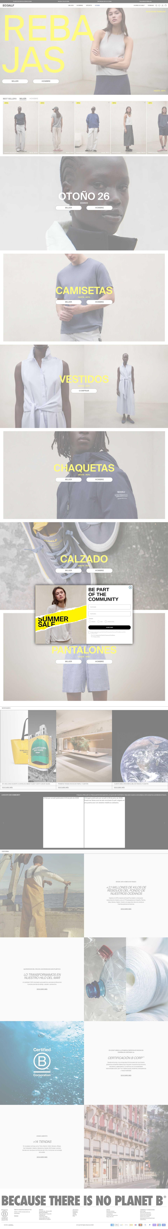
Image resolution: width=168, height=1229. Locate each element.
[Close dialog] (130, 587)
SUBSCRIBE (109, 627)
